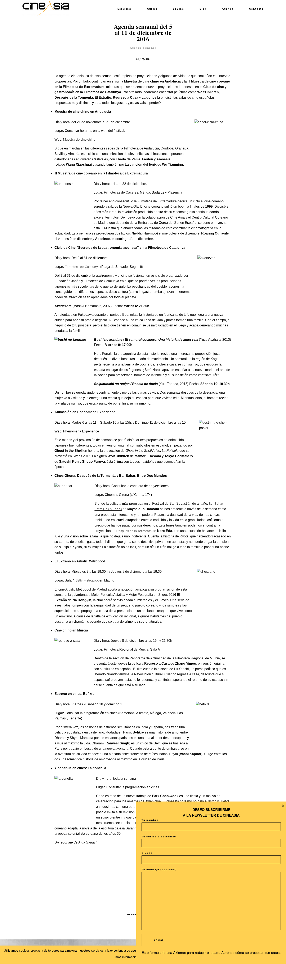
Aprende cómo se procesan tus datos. (251, 952)
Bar (212, 504)
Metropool (91, 581)
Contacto (256, 9)
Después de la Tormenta (134, 531)
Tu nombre (150, 820)
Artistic (77, 581)
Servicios (124, 9)
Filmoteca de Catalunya (82, 267)
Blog (203, 9)
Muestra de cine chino (79, 140)
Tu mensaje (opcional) (159, 869)
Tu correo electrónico (159, 836)
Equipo (178, 9)
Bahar (219, 504)
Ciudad (147, 853)
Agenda (228, 9)
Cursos (152, 9)
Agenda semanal (143, 48)
